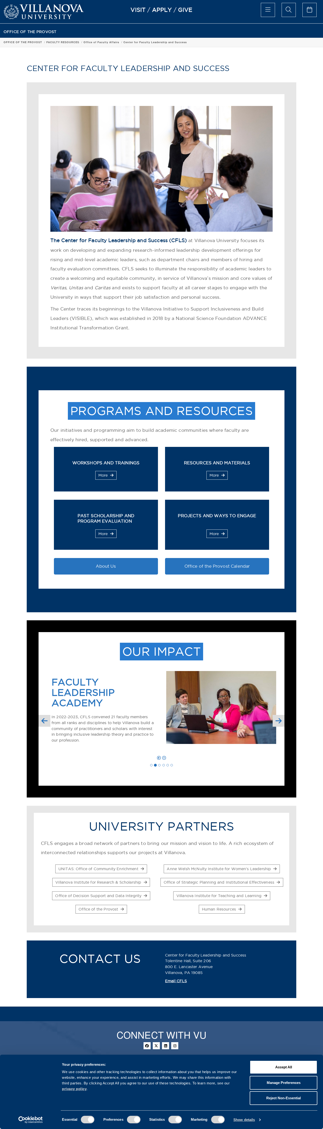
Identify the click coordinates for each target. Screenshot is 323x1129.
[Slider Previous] (44, 721)
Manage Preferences (284, 1083)
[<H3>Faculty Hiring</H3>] (167, 765)
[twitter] (156, 1045)
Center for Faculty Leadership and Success (155, 42)
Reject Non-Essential (283, 1098)
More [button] (103, 475)
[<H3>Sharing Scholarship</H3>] (171, 765)
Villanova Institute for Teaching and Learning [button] (219, 896)
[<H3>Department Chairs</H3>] (159, 765)
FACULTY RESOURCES (62, 42)
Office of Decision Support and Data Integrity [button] (99, 896)
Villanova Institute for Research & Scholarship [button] (98, 882)
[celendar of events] (309, 10)
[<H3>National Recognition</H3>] (151, 765)
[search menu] (289, 10)
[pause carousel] (164, 758)
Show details (244, 1120)
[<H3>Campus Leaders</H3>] (163, 765)
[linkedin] (165, 1045)
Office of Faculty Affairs (101, 42)
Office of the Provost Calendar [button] (217, 566)
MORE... (88, 740)
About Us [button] (106, 566)
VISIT (138, 10)
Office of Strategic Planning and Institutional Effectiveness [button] (219, 882)
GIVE (185, 10)
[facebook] (147, 1045)
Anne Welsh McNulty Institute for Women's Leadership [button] (219, 869)
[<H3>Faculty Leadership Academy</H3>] (155, 765)
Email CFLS (176, 981)
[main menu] (268, 10)
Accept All (283, 1067)
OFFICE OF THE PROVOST (30, 32)
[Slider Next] (278, 721)
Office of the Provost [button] (99, 909)
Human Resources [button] (219, 909)
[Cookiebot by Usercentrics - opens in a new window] (30, 1119)
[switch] (133, 1119)
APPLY (162, 10)
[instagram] (174, 1045)
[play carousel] (159, 758)
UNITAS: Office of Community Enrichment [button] (99, 869)
